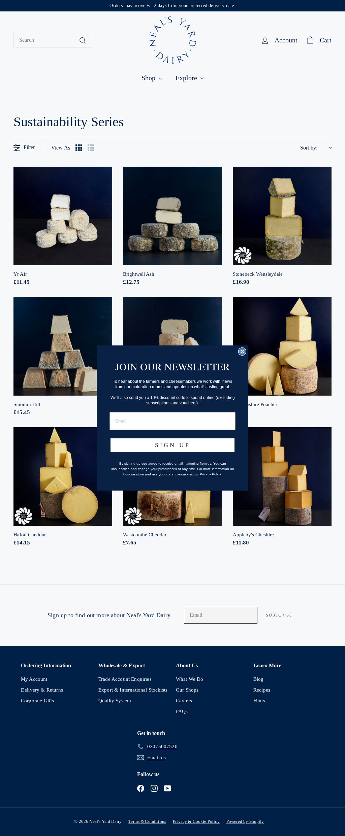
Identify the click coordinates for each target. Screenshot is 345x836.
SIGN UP (172, 445)
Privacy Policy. (211, 474)
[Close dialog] (242, 351)
